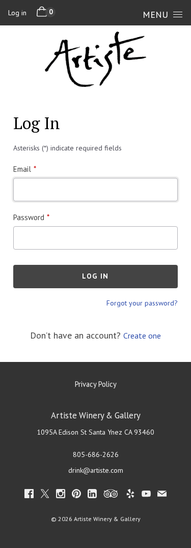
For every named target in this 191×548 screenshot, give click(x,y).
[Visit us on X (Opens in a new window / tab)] (44, 495)
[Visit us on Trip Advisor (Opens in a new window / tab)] (111, 495)
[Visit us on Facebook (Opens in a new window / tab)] (29, 495)
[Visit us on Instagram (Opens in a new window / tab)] (60, 495)
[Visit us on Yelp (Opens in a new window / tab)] (130, 495)
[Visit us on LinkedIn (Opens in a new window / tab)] (92, 495)
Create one (142, 335)
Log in (17, 12)
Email (22, 169)
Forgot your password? (142, 303)
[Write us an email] (162, 495)
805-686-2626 (96, 454)
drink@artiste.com (95, 470)
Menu (155, 14)
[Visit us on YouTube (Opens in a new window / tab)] (146, 495)
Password (28, 217)
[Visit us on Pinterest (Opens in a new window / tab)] (76, 495)
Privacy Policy (96, 384)
